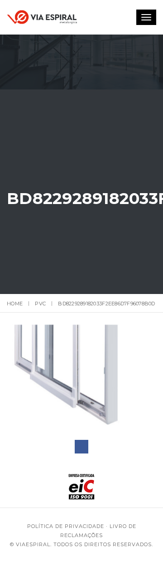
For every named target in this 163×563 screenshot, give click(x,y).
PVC (40, 303)
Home (15, 303)
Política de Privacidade (65, 526)
